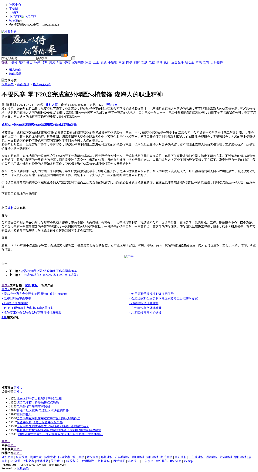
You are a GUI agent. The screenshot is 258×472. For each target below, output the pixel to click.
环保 (37, 62)
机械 (103, 62)
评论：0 (111, 104)
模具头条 (8, 84)
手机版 (13, 8)
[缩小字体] (7, 104)
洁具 (45, 62)
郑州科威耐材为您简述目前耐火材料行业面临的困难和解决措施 (59, 430)
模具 (159, 62)
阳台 (60, 62)
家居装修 (78, 62)
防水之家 (50, 457)
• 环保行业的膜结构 (15, 303)
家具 (28, 285)
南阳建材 (181, 457)
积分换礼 (162, 461)
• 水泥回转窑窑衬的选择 (145, 312)
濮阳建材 (240, 457)
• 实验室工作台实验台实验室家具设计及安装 (31, 312)
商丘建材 (166, 457)
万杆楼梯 (217, 62)
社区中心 (15, 4)
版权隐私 (104, 461)
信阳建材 (152, 457)
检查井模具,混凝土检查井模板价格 (40, 422)
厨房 (52, 62)
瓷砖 (67, 62)
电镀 (152, 62)
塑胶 (144, 62)
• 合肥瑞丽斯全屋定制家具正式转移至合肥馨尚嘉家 (163, 298)
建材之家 (52, 104)
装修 (14, 62)
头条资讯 (23, 84)
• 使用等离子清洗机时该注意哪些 (151, 293)
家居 (88, 62)
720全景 (15, 461)
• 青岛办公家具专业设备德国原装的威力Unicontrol (35, 293)
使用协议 (88, 461)
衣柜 (35, 285)
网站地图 (119, 461)
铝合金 (189, 62)
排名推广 (133, 461)
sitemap (188, 461)
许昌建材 (226, 457)
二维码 (13, 12)
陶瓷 (129, 62)
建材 (22, 62)
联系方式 (72, 461)
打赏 (5, 264)
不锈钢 (112, 62)
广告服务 (148, 461)
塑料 (206, 62)
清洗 (199, 62)
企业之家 (28, 461)
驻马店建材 (122, 457)
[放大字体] (3, 104)
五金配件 (177, 62)
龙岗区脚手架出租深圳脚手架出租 (39, 398)
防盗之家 (64, 457)
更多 (6, 285)
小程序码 (15, 16)
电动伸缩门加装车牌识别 (33, 406)
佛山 (29, 62)
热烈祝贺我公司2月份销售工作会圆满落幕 (49, 271)
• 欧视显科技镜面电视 (16, 298)
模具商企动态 (42, 84)
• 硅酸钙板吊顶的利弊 (143, 303)
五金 (96, 62)
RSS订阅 (176, 461)
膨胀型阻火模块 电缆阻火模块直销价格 (43, 410)
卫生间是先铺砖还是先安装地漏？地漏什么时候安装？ (53, 426)
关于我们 (57, 461)
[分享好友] (9, 80)
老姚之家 (8, 457)
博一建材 (78, 457)
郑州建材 (107, 457)
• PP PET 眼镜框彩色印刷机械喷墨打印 (27, 308)
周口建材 (138, 457)
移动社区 (42, 461)
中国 (122, 62)
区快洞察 (93, 457)
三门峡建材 (196, 457)
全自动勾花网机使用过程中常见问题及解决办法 (48, 418)
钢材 (137, 62)
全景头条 (22, 457)
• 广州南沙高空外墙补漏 (145, 308)
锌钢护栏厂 (24, 414)
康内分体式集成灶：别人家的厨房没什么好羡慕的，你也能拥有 (60, 434)
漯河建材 (212, 457)
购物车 (13, 20)
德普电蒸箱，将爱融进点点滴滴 (38, 402)
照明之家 (36, 457)
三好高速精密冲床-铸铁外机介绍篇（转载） (50, 274)
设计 (167, 62)
